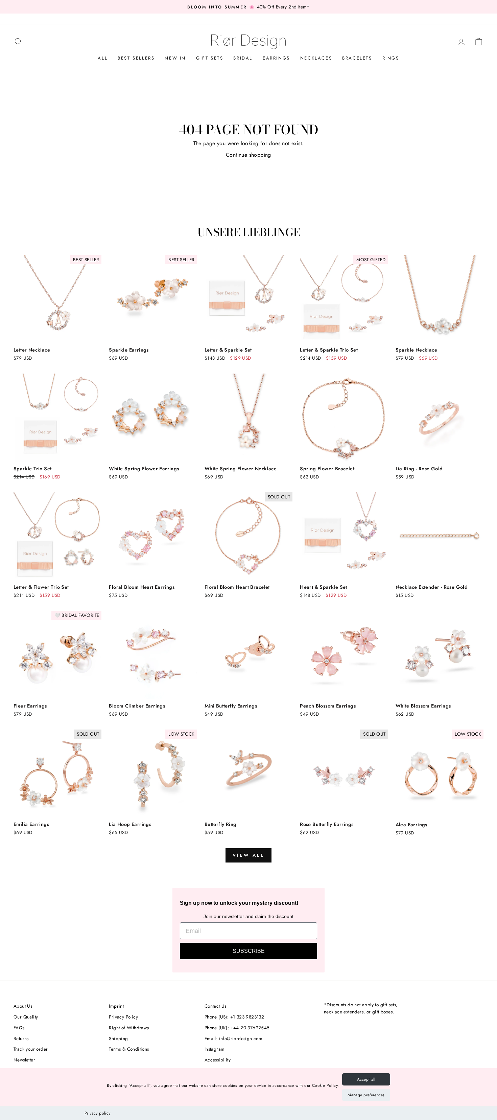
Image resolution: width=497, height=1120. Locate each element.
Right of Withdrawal (129, 1027)
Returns (21, 1038)
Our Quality (26, 1016)
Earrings (276, 58)
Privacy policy (98, 1113)
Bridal (243, 58)
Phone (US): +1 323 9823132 (234, 1016)
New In (175, 58)
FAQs (19, 1027)
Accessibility (218, 1059)
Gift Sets (209, 58)
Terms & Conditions (129, 1049)
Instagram (215, 1049)
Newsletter (24, 1059)
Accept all (366, 1079)
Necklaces (316, 58)
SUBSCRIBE (249, 951)
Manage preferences (366, 1095)
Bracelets (357, 58)
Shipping (118, 1038)
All (103, 58)
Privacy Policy (123, 1016)
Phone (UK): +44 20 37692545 (237, 1027)
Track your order (31, 1049)
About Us (23, 1006)
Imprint (116, 1006)
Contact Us (216, 1006)
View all (248, 855)
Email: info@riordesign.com (233, 1038)
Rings (390, 58)
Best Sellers (136, 58)
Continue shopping (248, 155)
